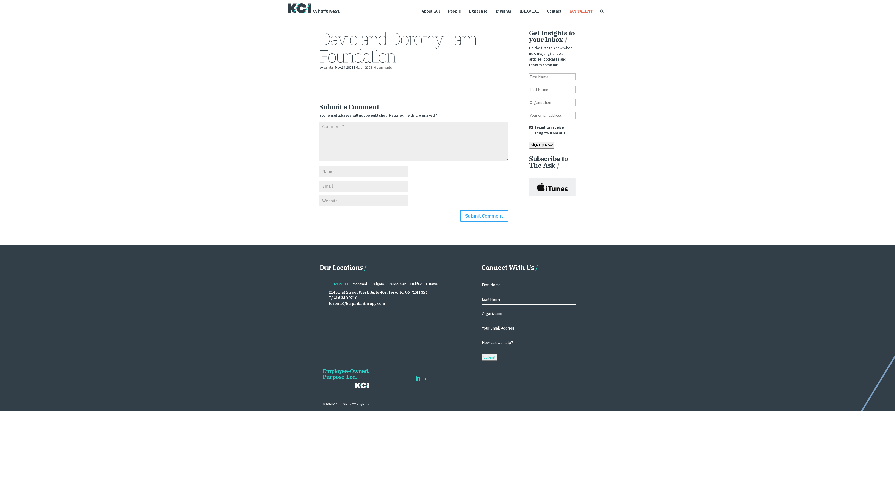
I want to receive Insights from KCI (550, 130)
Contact (554, 12)
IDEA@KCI (529, 12)
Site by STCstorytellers (356, 404)
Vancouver (397, 284)
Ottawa (432, 284)
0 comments (383, 67)
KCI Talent (581, 12)
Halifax (416, 284)
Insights (503, 12)
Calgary (378, 284)
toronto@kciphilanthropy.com (357, 303)
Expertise (478, 12)
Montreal (359, 284)
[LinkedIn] (418, 379)
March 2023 (363, 67)
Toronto (338, 284)
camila (328, 67)
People (454, 12)
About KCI (430, 12)
